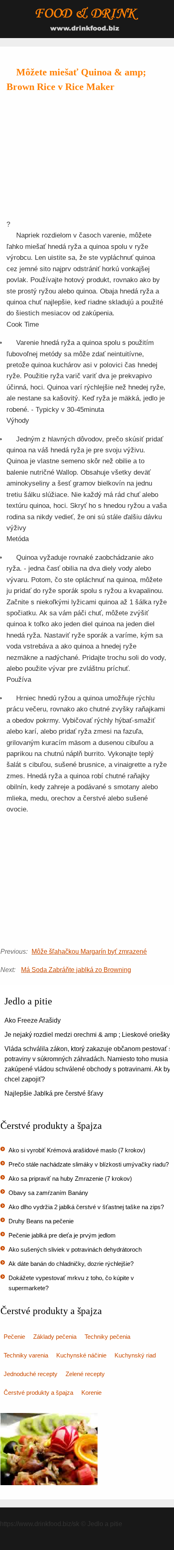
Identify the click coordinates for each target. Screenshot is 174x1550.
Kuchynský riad (135, 1355)
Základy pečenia (54, 1336)
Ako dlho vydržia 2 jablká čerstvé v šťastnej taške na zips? (86, 1206)
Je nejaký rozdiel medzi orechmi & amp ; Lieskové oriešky (87, 1034)
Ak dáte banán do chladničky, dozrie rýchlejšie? (71, 1263)
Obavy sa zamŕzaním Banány (48, 1192)
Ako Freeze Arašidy (32, 1020)
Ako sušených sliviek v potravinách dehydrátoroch (75, 1249)
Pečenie (14, 1336)
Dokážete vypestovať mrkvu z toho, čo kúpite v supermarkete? (71, 1282)
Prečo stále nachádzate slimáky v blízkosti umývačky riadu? (88, 1164)
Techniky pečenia (107, 1336)
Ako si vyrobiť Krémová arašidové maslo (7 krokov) (76, 1150)
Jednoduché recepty (30, 1373)
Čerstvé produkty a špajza (38, 1392)
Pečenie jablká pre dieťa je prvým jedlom (62, 1235)
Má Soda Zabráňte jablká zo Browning (76, 969)
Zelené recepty (85, 1373)
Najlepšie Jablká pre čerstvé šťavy (53, 1093)
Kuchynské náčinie (81, 1355)
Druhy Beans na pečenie (41, 1221)
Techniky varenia (26, 1355)
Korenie (91, 1392)
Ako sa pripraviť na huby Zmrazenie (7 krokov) (70, 1178)
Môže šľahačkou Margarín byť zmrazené (89, 951)
